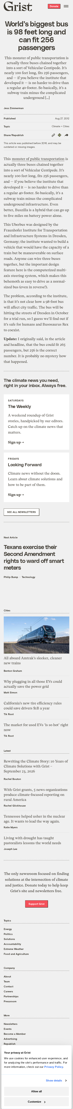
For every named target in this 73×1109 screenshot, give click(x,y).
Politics (8, 933)
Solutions (9, 938)
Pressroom (10, 1001)
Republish (9, 1043)
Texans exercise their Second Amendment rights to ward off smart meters (34, 557)
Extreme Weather (14, 948)
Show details (54, 1080)
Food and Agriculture (16, 953)
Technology (28, 576)
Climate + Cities (60, 126)
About (7, 976)
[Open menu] (66, 6)
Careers (8, 991)
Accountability (12, 943)
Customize (34, 1101)
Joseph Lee (10, 848)
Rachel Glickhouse (15, 805)
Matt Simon (10, 692)
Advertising (10, 1038)
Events (8, 1028)
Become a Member (15, 1033)
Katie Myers (11, 827)
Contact (8, 986)
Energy (8, 929)
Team (7, 981)
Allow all (36, 1091)
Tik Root (9, 714)
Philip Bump (11, 576)
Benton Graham (13, 670)
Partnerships (11, 996)
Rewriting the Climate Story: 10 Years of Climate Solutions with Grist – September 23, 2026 (36, 766)
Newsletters (10, 1023)
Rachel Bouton (12, 778)
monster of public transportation (38, 159)
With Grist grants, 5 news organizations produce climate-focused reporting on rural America (36, 795)
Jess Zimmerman (14, 108)
